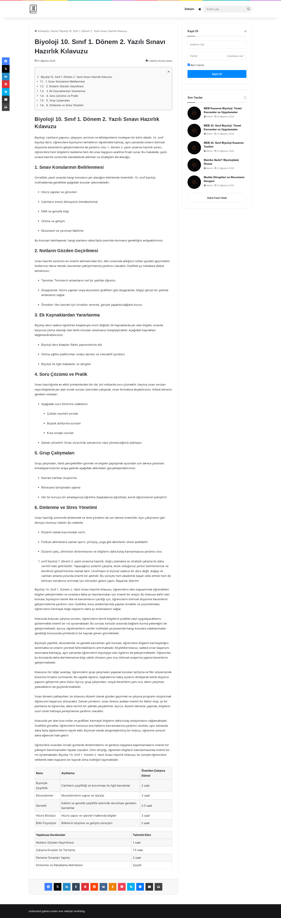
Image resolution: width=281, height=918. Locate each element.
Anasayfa (43, 31)
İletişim (189, 9)
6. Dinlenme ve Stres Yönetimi (64, 105)
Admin (209, 116)
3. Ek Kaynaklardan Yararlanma (65, 91)
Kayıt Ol (217, 74)
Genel (54, 31)
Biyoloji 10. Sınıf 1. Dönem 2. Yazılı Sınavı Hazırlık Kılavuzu (76, 76)
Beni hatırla (197, 65)
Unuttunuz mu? (235, 56)
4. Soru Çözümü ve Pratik (62, 95)
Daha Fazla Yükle (217, 197)
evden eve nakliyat (61, 911)
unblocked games (39, 911)
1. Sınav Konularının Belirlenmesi (65, 81)
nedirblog (79, 911)
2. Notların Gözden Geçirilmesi (65, 86)
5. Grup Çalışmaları (58, 100)
